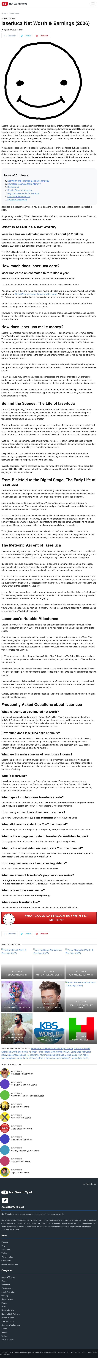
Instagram (5, 1249)
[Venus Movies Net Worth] (81, 963)
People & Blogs (7, 1317)
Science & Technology (10, 1325)
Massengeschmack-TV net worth (23, 1054)
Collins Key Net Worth (48, 1007)
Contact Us (6, 1260)
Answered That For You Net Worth (27, 1095)
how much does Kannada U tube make (58, 1054)
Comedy (4, 1280)
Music (3, 1306)
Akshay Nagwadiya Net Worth (25, 1150)
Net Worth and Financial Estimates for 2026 (28, 180)
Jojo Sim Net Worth (20, 1172)
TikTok (4, 1253)
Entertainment (14, 13)
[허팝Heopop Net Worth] (5, 1072)
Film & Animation (8, 1291)
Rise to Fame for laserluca (19, 190)
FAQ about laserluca (17, 199)
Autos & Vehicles (8, 1277)
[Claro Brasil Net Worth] (5, 1127)
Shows (4, 1328)
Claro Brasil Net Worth (21, 1128)
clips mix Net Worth (20, 1106)
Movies (4, 1302)
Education (5, 1284)
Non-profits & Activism (10, 1313)
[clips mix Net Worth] (5, 1105)
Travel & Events (7, 1339)
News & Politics (7, 1310)
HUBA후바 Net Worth (81, 1040)
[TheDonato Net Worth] (17, 963)
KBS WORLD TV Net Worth (49, 1040)
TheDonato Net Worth (17, 975)
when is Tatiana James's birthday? (54, 1057)
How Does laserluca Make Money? (24, 183)
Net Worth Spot (17, 3)
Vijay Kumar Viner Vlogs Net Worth (17, 1039)
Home (3, 13)
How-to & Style (7, 1299)
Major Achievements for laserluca (23, 193)
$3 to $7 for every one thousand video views (36, 293)
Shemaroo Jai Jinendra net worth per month (52, 1048)
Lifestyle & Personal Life (18, 196)
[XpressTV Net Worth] (5, 1116)
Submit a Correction (9, 1264)
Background (13, 186)
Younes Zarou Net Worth (17, 1007)
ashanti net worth (80, 1057)
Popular (4, 1242)
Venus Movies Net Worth (80, 975)
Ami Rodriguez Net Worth (49, 975)
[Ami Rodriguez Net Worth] (49, 963)
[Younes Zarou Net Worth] (17, 996)
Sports (4, 1332)
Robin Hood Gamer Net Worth (81, 1006)
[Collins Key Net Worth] (49, 996)
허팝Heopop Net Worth (22, 1073)
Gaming (4, 1295)
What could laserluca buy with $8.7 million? (56, 918)
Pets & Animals (7, 1321)
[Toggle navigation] (93, 3)
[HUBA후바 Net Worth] (81, 1028)
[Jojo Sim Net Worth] (5, 1171)
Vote (3, 1245)
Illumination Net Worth (21, 1139)
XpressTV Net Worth (21, 1117)
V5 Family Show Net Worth (24, 1084)
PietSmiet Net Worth (20, 1161)
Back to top (91, 1183)
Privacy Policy (7, 1256)
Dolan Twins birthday (27, 1057)
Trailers (4, 1336)
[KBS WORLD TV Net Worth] (49, 1028)
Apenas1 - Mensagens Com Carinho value (49, 1051)
